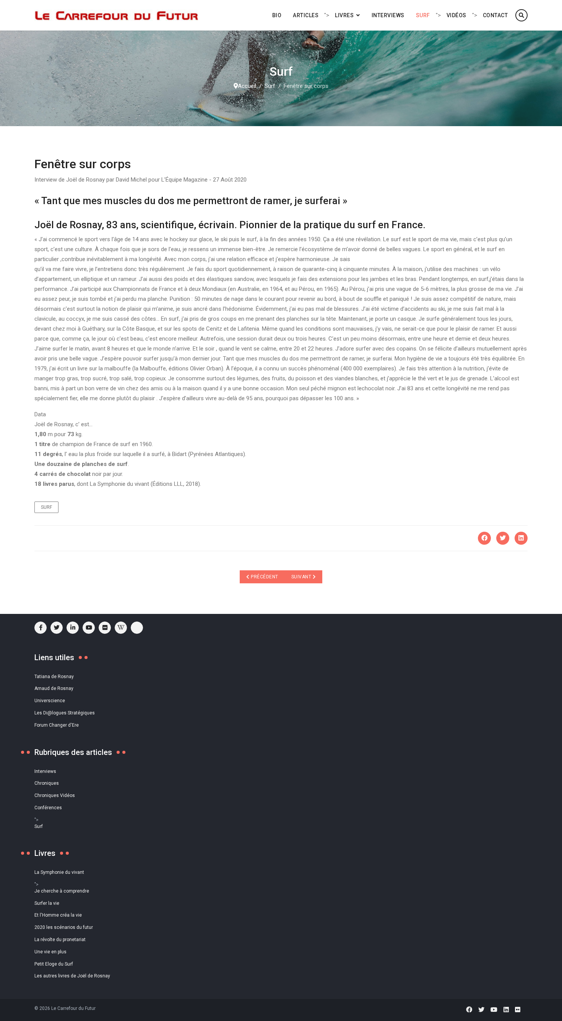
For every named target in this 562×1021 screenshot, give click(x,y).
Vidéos (456, 15)
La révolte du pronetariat (60, 939)
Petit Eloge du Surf (53, 964)
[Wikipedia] (121, 628)
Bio (277, 15)
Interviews (388, 15)
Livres (344, 15)
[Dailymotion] (137, 628)
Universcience (49, 700)
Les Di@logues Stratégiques (64, 713)
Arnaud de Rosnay (53, 688)
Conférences (48, 807)
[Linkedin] (506, 1009)
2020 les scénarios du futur (63, 927)
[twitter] (56, 628)
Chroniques (46, 783)
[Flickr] (105, 628)
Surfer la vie (46, 903)
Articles (305, 15)
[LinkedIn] (521, 538)
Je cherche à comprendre (61, 891)
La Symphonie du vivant (59, 872)
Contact (495, 15)
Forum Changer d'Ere (56, 725)
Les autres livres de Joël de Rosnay (72, 976)
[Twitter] (502, 538)
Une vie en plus (50, 951)
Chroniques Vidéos (54, 795)
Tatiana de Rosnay (54, 676)
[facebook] (40, 628)
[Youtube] (89, 628)
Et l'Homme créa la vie (58, 915)
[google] (73, 628)
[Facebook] (484, 538)
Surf (423, 15)
